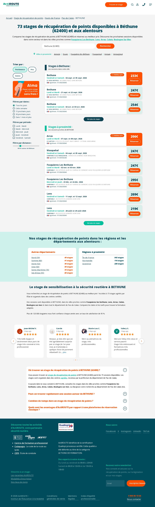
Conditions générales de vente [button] (56, 497)
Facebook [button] (111, 431)
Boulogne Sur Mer (122, 39)
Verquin (107, 54)
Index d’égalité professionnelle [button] (88, 497)
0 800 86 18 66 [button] (134, 495)
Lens (97, 39)
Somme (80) (36, 260)
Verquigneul (118, 54)
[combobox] (68, 46)
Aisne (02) (35, 264)
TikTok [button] (146, 431)
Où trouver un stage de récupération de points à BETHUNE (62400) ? (64, 370)
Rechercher (105, 46)
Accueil (9, 18)
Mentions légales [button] (72, 497)
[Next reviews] (141, 341)
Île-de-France (88, 257)
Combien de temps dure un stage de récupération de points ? (60, 400)
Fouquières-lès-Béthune (80, 54)
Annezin (57, 54)
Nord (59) (35, 257)
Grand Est (86, 264)
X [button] (118, 431)
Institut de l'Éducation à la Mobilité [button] (27, 499)
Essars (65, 54)
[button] (150, 4)
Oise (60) (35, 267)
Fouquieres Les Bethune (82, 39)
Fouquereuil (97, 54)
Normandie (87, 260)
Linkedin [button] (137, 431)
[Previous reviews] (13, 341)
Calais (110, 39)
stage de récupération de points (62, 375)
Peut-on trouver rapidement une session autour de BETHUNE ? (61, 393)
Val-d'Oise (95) (37, 273)
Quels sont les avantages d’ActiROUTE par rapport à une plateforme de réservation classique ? (72, 408)
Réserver (134, 81)
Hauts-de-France (52, 18)
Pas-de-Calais (68, 18)
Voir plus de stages (93, 119)
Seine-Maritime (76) (40, 270)
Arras (103, 39)
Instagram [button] (126, 431)
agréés (64, 378)
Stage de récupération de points (28, 18)
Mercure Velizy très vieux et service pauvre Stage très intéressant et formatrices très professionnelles (33, 344)
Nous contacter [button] (134, 499)
